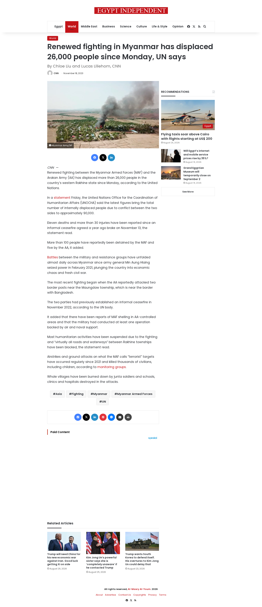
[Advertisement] (103, 478)
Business (108, 26)
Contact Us (124, 594)
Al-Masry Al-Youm (139, 589)
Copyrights (139, 594)
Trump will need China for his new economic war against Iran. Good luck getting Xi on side (63, 559)
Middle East (89, 26)
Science (125, 26)
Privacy (152, 594)
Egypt (59, 26)
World (72, 26)
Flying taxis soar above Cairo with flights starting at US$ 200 (186, 136)
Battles (52, 257)
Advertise (110, 594)
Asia (59, 394)
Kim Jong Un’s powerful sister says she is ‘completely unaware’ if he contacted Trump (101, 562)
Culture (141, 26)
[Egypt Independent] (131, 10)
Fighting (77, 394)
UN (104, 402)
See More (188, 191)
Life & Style (159, 26)
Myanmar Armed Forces (134, 394)
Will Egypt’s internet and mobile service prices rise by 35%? (196, 154)
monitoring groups (111, 367)
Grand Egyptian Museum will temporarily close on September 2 (197, 173)
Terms (162, 594)
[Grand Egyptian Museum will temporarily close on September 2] (171, 172)
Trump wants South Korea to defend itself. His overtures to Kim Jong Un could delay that (142, 559)
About (99, 594)
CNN (56, 73)
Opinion (177, 26)
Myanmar (100, 394)
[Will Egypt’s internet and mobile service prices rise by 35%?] (171, 155)
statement (62, 198)
